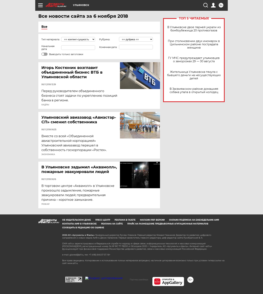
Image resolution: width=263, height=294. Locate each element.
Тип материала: (50, 39)
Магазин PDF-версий (152, 220)
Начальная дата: (47, 47)
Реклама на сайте (112, 224)
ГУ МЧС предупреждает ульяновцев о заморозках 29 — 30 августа (194, 59)
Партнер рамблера (139, 279)
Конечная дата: (108, 47)
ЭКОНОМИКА (48, 154)
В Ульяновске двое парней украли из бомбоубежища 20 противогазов (194, 29)
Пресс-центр (102, 220)
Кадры (45, 105)
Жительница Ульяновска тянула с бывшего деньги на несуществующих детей (194, 75)
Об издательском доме (76, 220)
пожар (45, 204)
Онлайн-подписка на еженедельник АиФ (194, 220)
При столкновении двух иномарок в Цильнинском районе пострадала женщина (194, 44)
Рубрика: (104, 39)
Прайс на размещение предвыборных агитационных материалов (167, 224)
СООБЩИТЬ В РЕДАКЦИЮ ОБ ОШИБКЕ (83, 227)
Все (44, 27)
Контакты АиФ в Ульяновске (79, 224)
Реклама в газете (125, 220)
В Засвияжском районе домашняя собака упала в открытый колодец (194, 90)
